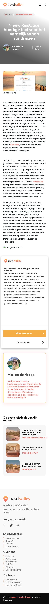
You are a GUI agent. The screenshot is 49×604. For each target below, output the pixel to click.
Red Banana (11, 579)
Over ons (10, 556)
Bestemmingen (12, 538)
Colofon (9, 564)
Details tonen (23, 342)
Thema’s (9, 541)
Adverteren (11, 559)
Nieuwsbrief (11, 561)
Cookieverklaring (13, 569)
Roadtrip (10, 543)
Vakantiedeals (12, 546)
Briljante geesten (13, 582)
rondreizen (38, 181)
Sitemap (9, 567)
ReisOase (14, 144)
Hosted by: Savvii (13, 585)
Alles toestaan (24, 333)
